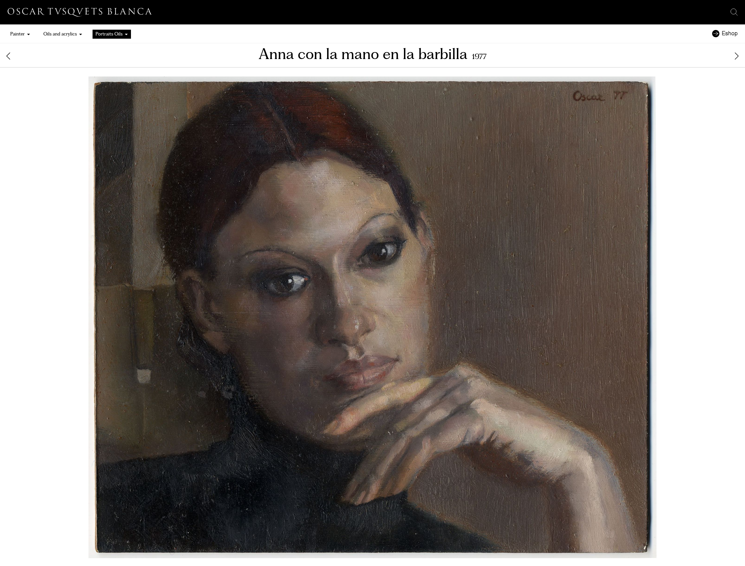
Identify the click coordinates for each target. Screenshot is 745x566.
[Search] (734, 12)
